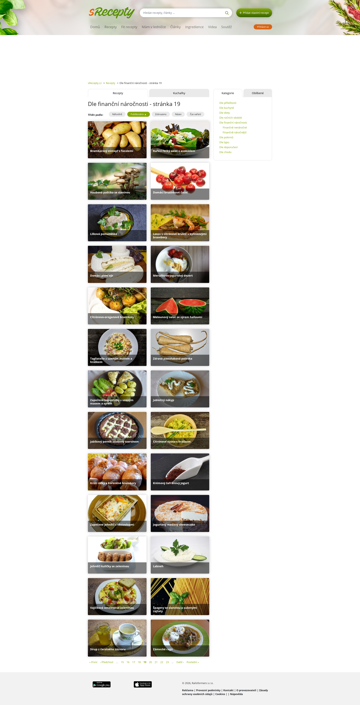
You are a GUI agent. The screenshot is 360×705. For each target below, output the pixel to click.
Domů (95, 26)
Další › (180, 662)
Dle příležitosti (227, 103)
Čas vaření (195, 114)
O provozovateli (246, 690)
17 (133, 662)
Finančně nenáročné (235, 127)
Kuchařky (179, 93)
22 (161, 662)
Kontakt (228, 690)
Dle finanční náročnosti (233, 122)
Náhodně (117, 114)
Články (175, 26)
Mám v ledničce (154, 26)
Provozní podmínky (208, 690)
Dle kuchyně (226, 107)
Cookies (220, 694)
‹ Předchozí (106, 662)
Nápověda (236, 694)
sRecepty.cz (95, 83)
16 (128, 662)
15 (122, 662)
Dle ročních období (230, 117)
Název (178, 114)
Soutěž (226, 26)
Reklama (187, 690)
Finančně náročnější (235, 132)
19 (144, 662)
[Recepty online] (112, 12)
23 (167, 662)
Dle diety (224, 112)
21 (156, 662)
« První (93, 662)
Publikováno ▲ (139, 114)
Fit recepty (129, 26)
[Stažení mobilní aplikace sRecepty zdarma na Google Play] (102, 684)
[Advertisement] (180, 56)
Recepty (110, 26)
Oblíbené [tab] (258, 93)
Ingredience (194, 26)
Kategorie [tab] (228, 93)
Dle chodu (225, 152)
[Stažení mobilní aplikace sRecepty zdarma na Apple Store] (142, 684)
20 (150, 662)
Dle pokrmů (226, 137)
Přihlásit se (263, 26)
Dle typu (224, 142)
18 (139, 662)
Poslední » (193, 662)
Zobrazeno (160, 114)
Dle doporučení (228, 147)
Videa (212, 26)
